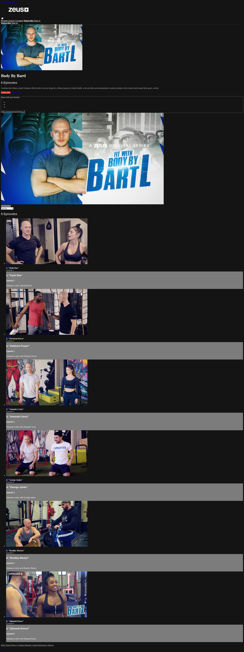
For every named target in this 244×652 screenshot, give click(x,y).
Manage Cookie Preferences (36, 645)
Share (18, 92)
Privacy (14, 645)
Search (11, 21)
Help (3, 645)
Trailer (13, 92)
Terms (8, 645)
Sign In (14, 23)
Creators (19, 21)
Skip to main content (9, 2)
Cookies (21, 645)
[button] (2, 18)
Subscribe (6, 92)
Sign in (37, 21)
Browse (4, 21)
